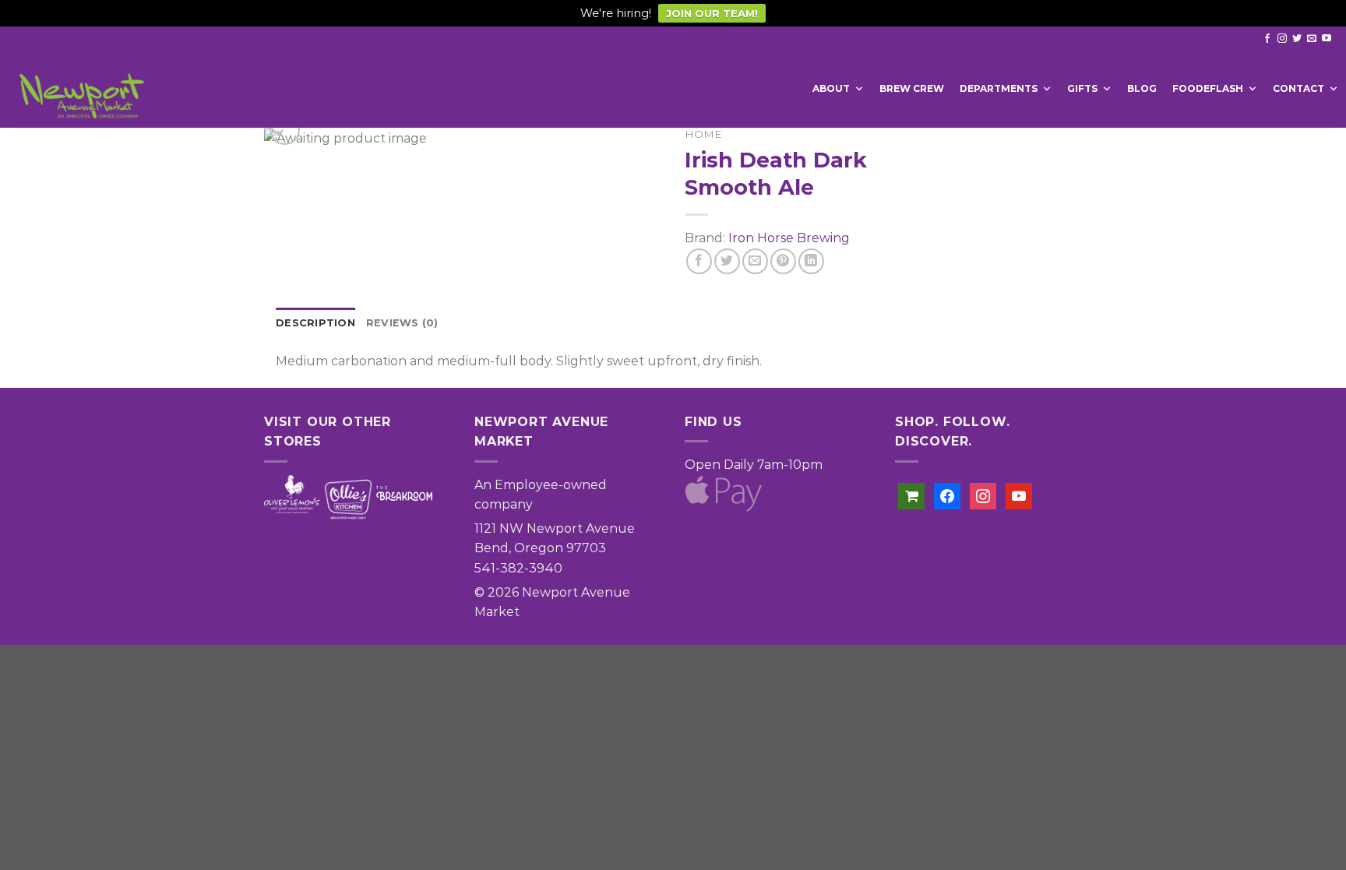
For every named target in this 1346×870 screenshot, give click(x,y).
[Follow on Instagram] (1282, 38)
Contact (1298, 88)
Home (703, 134)
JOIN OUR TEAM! (712, 13)
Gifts (1082, 88)
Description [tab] (315, 323)
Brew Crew (911, 88)
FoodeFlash (1207, 88)
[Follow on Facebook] (1267, 38)
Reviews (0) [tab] (402, 323)
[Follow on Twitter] (1297, 38)
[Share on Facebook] (699, 261)
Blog (1142, 88)
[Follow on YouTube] (1326, 38)
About (831, 88)
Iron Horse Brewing (789, 238)
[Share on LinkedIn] (811, 261)
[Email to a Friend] (755, 261)
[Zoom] (285, 129)
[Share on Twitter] (727, 261)
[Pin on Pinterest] (783, 261)
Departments (999, 88)
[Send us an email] (1311, 38)
